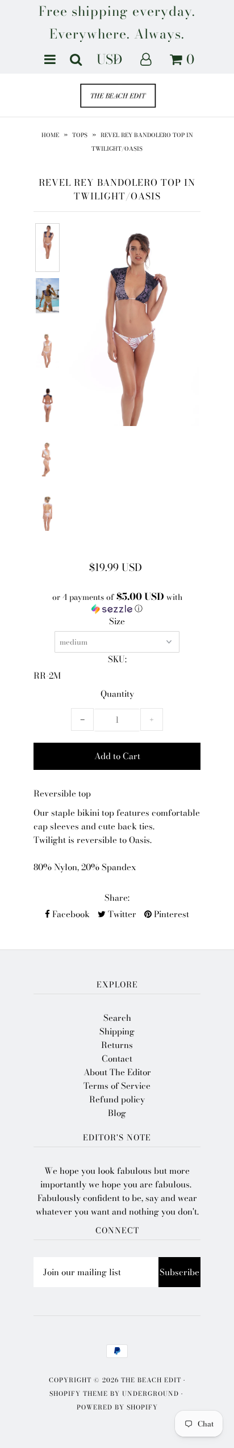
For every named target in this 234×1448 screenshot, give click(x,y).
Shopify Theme (78, 1393)
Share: (117, 897)
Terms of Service (117, 1085)
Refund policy (117, 1099)
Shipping (117, 1031)
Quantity (117, 693)
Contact (117, 1058)
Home (50, 135)
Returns (117, 1044)
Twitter (121, 914)
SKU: (117, 659)
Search (117, 1017)
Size (117, 621)
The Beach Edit (151, 1380)
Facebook (70, 914)
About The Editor (117, 1072)
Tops (79, 135)
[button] (117, 603)
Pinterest (170, 914)
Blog (117, 1112)
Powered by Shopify (117, 1407)
